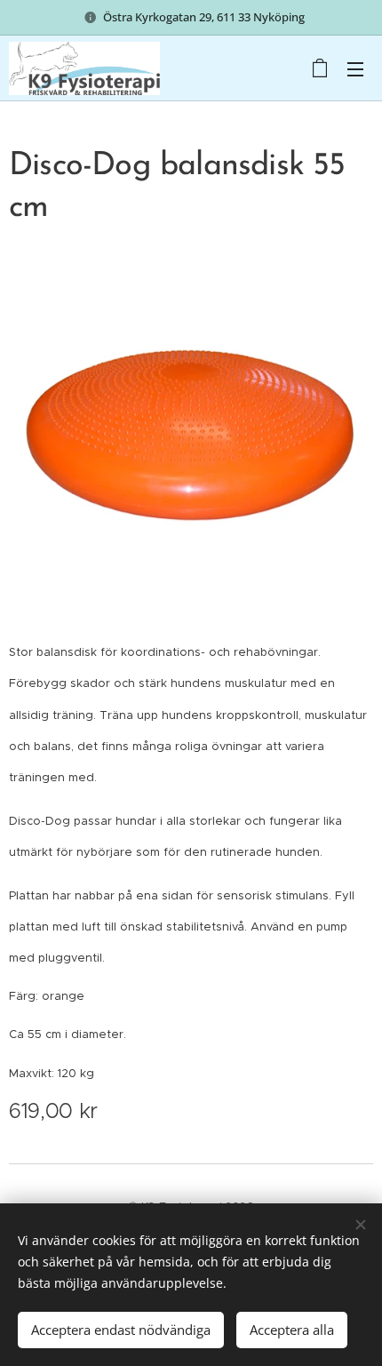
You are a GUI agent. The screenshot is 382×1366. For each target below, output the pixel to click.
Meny (355, 68)
